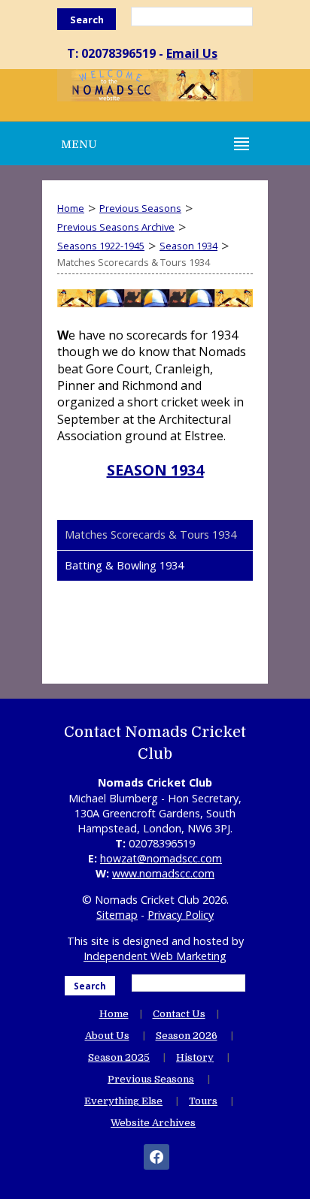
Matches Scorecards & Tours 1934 (150, 534)
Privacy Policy (180, 915)
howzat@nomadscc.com (161, 858)
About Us (107, 1035)
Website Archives (153, 1122)
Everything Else (123, 1101)
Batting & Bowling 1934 (124, 565)
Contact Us (179, 1013)
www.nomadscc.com (163, 873)
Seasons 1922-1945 (100, 245)
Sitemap (117, 915)
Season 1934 (188, 245)
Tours (203, 1101)
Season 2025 (119, 1057)
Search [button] (87, 19)
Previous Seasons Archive (116, 227)
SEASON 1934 (155, 470)
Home (70, 208)
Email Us (191, 53)
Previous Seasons (140, 208)
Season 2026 (186, 1035)
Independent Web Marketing (155, 956)
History (195, 1057)
